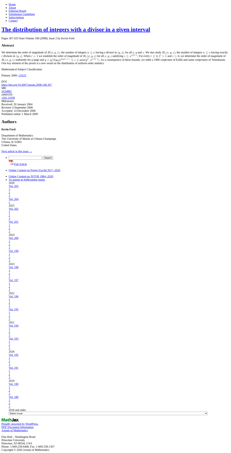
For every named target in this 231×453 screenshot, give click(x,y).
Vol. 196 (13, 296)
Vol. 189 (13, 397)
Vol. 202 (13, 208)
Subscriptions (16, 17)
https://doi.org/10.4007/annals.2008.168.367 (26, 84)
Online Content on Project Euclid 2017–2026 (34, 170)
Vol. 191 (13, 367)
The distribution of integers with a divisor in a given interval (75, 29)
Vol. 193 (13, 338)
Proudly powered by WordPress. (19, 423)
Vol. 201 (13, 221)
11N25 (22, 75)
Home (12, 4)
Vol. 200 (13, 238)
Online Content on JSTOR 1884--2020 (31, 176)
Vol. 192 (13, 354)
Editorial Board (17, 10)
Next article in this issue (16, 151)
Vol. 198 (13, 267)
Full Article (20, 164)
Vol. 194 (13, 325)
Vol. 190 (13, 384)
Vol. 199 (13, 251)
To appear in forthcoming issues (27, 179)
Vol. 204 (13, 199)
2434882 (6, 91)
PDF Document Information (17, 427)
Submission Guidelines (22, 14)
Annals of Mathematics (14, 430)
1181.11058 (8, 97)
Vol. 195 (13, 309)
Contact (13, 20)
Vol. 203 (13, 186)
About (12, 7)
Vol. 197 (13, 280)
